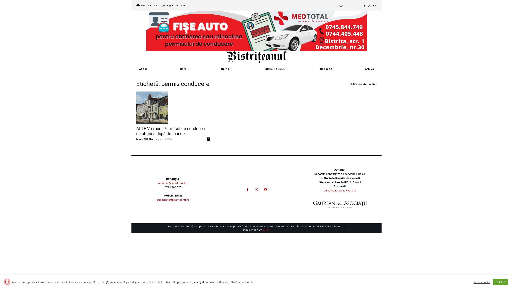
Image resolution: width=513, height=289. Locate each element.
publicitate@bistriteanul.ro (173, 199)
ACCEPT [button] (501, 282)
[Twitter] (369, 5)
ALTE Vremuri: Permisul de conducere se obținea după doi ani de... (171, 131)
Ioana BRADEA (144, 138)
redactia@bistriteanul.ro (173, 183)
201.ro (266, 229)
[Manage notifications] (7, 282)
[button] (341, 5)
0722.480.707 (173, 187)
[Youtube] (374, 5)
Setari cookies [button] (482, 282)
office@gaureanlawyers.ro (340, 190)
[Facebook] (364, 5)
